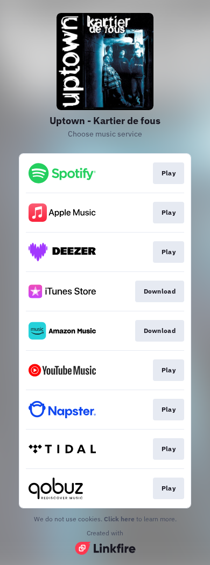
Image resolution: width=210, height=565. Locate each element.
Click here (119, 519)
